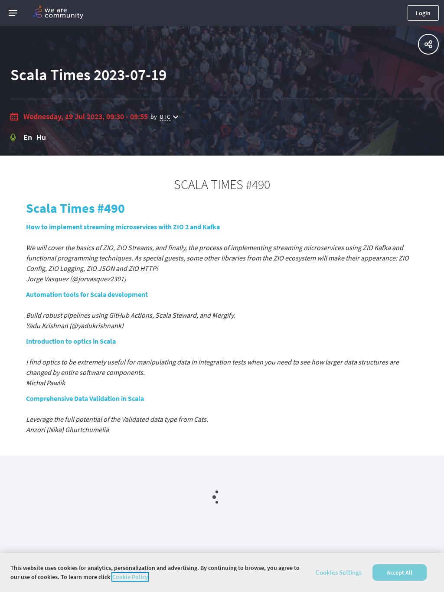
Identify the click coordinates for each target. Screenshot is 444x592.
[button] (13, 13)
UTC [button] (165, 116)
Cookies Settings (339, 572)
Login (423, 13)
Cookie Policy (130, 577)
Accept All (399, 572)
